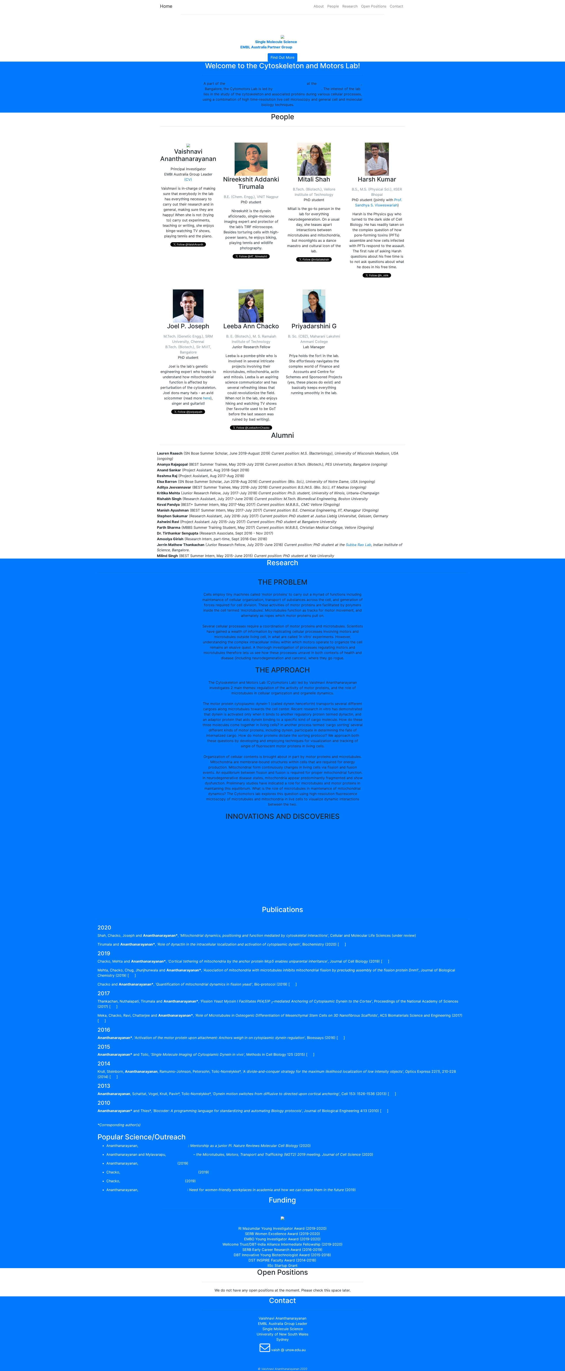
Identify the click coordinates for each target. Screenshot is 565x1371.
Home (166, 6)
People (333, 6)
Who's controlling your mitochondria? (152, 1181)
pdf (342, 944)
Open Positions (373, 6)
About (319, 6)
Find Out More (282, 57)
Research (350, 6)
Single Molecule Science (276, 42)
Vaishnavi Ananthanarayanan (297, 89)
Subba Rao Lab (358, 544)
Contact (396, 6)
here (206, 398)
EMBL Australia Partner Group (266, 47)
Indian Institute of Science (339, 83)
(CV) (188, 179)
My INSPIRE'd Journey (157, 1163)
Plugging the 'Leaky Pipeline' (163, 1190)
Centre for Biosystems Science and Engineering (266, 83)
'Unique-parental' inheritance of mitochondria (159, 1172)
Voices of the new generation (163, 1145)
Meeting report (179, 1154)
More (299, 104)
